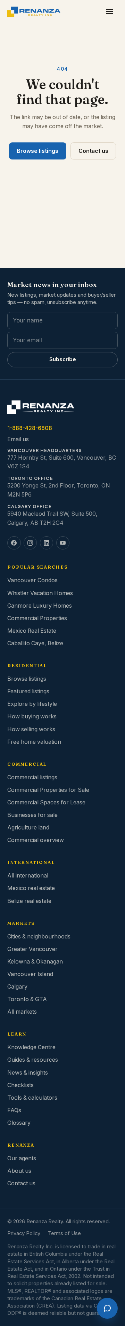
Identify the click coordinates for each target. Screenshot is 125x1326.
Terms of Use (64, 1233)
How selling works (31, 729)
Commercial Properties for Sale (48, 790)
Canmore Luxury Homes (39, 605)
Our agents (21, 1158)
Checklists (20, 1085)
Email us (18, 439)
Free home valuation (34, 742)
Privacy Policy (23, 1233)
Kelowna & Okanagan (35, 961)
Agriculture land (28, 827)
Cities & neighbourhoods (38, 936)
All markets (22, 1011)
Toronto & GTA (27, 999)
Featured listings (28, 691)
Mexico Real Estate (31, 630)
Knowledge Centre (31, 1047)
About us (19, 1171)
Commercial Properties (37, 618)
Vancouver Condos (32, 580)
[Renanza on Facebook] (13, 542)
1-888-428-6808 (29, 428)
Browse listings (37, 151)
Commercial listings (32, 777)
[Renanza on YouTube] (62, 542)
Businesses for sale (32, 815)
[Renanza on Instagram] (30, 542)
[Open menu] (109, 12)
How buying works (32, 716)
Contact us (93, 151)
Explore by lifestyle (32, 704)
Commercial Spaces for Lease (46, 802)
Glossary (19, 1123)
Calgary (17, 986)
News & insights (27, 1072)
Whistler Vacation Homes (40, 593)
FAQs (14, 1110)
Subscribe (62, 359)
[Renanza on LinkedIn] (46, 542)
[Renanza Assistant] (107, 1308)
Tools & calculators (32, 1097)
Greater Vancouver (32, 949)
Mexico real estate (31, 888)
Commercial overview (35, 840)
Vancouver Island (30, 974)
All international (27, 875)
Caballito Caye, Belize (35, 643)
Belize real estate (29, 901)
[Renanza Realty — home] (33, 11)
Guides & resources (32, 1059)
